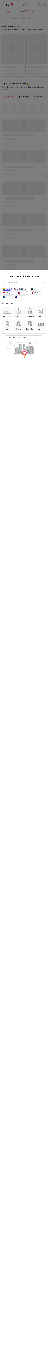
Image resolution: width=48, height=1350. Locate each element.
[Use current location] (43, 282)
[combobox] (24, 337)
